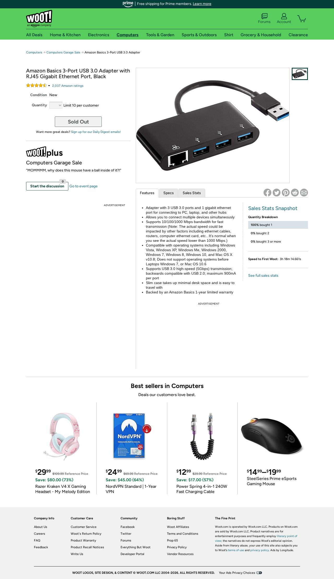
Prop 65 (172, 540)
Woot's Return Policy (86, 533)
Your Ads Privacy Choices (237, 573)
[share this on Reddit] (295, 192)
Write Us (77, 554)
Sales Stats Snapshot (272, 208)
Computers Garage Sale (63, 52)
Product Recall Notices (87, 547)
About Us (40, 527)
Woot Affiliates (178, 527)
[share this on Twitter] (277, 192)
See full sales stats (263, 275)
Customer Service (84, 527)
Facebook (128, 527)
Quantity (39, 105)
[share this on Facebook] (267, 192)
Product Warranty (83, 540)
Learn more (202, 4)
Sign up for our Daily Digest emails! (96, 132)
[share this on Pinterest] (286, 192)
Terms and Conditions (182, 533)
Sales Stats (192, 193)
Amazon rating (68, 86)
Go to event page (83, 186)
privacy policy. (260, 550)
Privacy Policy (177, 547)
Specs (168, 193)
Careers (39, 533)
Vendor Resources (180, 554)
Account (284, 22)
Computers (34, 52)
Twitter (126, 533)
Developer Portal (132, 554)
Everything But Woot (136, 547)
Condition (38, 95)
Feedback (41, 547)
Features (147, 193)
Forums (264, 22)
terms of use (236, 550)
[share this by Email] (304, 192)
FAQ (37, 540)
